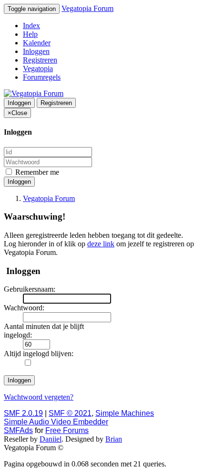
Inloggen (36, 51)
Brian (113, 439)
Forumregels (42, 77)
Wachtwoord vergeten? (38, 397)
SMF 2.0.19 (23, 413)
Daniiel (51, 439)
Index (31, 25)
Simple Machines (124, 413)
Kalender (37, 43)
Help (30, 34)
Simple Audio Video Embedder (56, 422)
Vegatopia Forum (87, 8)
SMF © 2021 (70, 413)
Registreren (40, 60)
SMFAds (18, 430)
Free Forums (67, 430)
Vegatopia (38, 68)
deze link (100, 244)
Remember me (36, 172)
